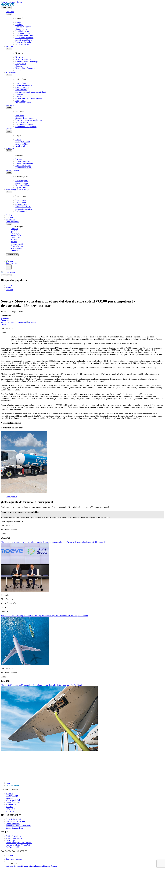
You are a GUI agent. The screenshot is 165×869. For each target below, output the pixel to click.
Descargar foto (11, 497)
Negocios (9, 46)
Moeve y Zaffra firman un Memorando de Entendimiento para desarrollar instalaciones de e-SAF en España (42, 685)
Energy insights (21, 187)
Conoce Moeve (21, 29)
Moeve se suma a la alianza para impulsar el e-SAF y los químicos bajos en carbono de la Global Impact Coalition (44, 616)
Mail (24, 322)
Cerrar (3, 324)
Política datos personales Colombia (19, 843)
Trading (18, 70)
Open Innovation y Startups (25, 127)
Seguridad (19, 94)
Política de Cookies (13, 836)
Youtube (53, 866)
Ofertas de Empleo (13, 824)
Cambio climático (22, 88)
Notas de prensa (21, 183)
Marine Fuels (16, 235)
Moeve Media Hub (13, 800)
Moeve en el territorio (23, 44)
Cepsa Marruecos (17, 246)
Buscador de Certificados (15, 821)
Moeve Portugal (17, 244)
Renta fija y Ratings (23, 166)
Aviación (14, 239)
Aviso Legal (10, 840)
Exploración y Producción (25, 68)
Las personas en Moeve (24, 38)
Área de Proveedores (14, 859)
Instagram (9, 866)
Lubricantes (15, 237)
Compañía (10, 12)
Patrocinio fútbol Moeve (24, 35)
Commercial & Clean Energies (27, 61)
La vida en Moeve (22, 144)
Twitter (3, 322)
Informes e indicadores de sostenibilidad (30, 92)
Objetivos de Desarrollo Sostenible (28, 98)
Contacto (9, 217)
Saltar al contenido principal (11, 2)
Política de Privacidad (14, 838)
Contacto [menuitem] (9, 290)
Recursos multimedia (23, 185)
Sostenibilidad (11, 72)
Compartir (5, 320)
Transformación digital (24, 124)
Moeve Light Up (21, 122)
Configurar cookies (13, 847)
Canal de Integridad (13, 819)
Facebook (10, 322)
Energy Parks (20, 64)
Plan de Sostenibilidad (23, 85)
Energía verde (20, 202)
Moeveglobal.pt (12, 796)
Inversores (10, 148)
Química (18, 66)
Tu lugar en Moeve (22, 142)
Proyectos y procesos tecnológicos (28, 120)
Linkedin (18, 322)
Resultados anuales (22, 161)
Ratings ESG (20, 101)
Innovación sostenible (23, 209)
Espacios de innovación (24, 118)
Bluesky (25, 866)
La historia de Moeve (23, 40)
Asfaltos (14, 242)
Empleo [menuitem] (9, 285)
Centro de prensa (12, 170)
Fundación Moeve (13, 802)
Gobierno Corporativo (23, 27)
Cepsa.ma (9, 798)
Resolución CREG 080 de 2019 (18, 845)
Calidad (18, 96)
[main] (8, 272)
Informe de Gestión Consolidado (18, 826)
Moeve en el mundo (23, 42)
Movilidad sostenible (23, 59)
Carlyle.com (10, 809)
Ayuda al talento (21, 146)
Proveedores (10, 220)
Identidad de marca (22, 31)
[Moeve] (7, 5)
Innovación (10, 105)
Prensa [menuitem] (8, 287)
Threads (17, 866)
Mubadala (9, 807)
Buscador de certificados (24, 103)
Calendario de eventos (23, 168)
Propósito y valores (22, 33)
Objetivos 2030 (21, 205)
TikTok (32, 866)
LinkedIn (46, 866)
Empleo (9, 129)
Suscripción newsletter (14, 828)
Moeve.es (14, 229)
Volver (9, 14)
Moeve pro (15, 250)
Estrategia (19, 25)
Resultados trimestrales (24, 163)
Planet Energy (16, 233)
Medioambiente (21, 90)
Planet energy (20, 200)
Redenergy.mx (16, 248)
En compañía (11, 804)
